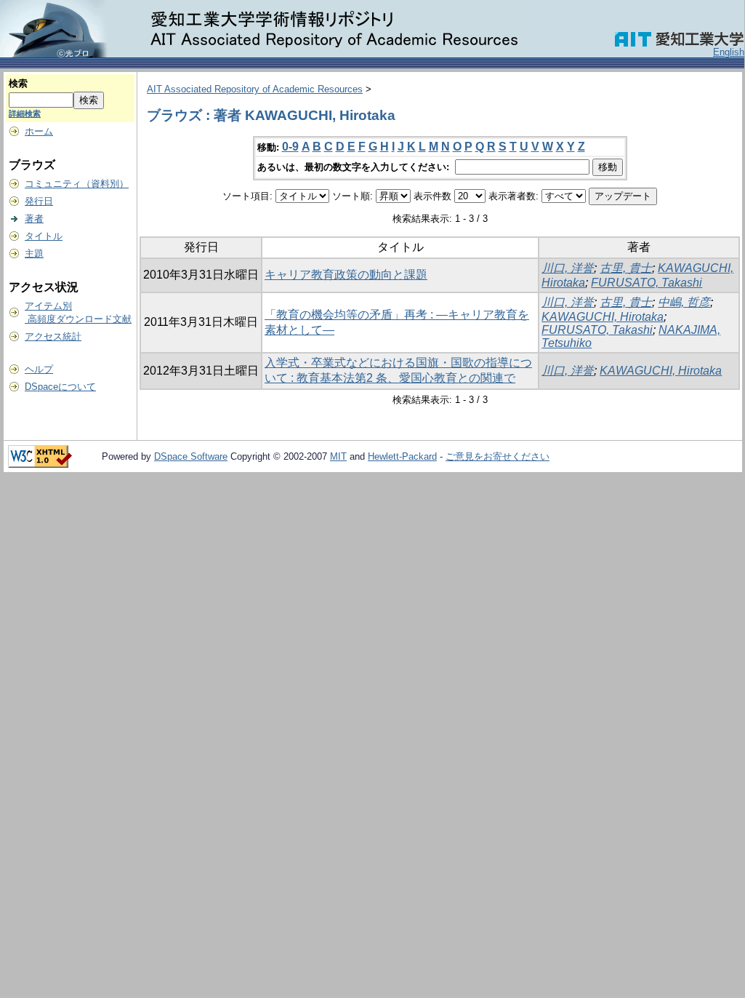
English (728, 52)
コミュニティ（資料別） (77, 183)
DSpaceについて (60, 386)
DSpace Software (190, 456)
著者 (34, 218)
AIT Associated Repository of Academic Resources (255, 89)
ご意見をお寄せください (497, 456)
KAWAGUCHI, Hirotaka (602, 317)
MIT (338, 456)
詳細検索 (25, 113)
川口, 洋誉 (567, 268)
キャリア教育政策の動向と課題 (346, 274)
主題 (34, 253)
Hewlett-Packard (402, 456)
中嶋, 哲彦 (684, 302)
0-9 (290, 146)
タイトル (44, 236)
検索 (18, 83)
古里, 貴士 (626, 268)
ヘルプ (39, 369)
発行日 (39, 201)
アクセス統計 (53, 336)
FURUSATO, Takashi (646, 282)
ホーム (39, 131)
